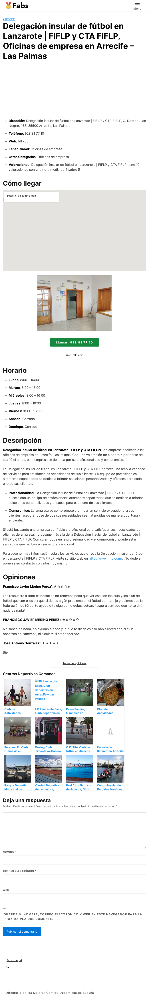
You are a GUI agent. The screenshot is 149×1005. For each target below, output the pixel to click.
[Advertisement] (74, 91)
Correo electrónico (19, 870)
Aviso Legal (14, 960)
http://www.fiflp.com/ (105, 558)
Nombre (10, 851)
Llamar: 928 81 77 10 (74, 342)
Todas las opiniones (74, 663)
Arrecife (9, 19)
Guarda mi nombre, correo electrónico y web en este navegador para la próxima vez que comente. (73, 916)
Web (6, 890)
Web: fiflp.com (74, 355)
